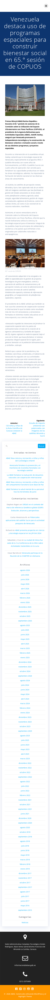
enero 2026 (25, 602)
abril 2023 (25, 754)
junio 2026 (25, 579)
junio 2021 (25, 814)
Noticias (25, 922)
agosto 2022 (25, 781)
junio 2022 (25, 791)
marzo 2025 (25, 648)
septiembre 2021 (25, 809)
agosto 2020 (25, 827)
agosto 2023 (25, 735)
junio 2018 (25, 850)
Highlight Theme (25, 996)
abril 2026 (25, 588)
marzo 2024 (25, 703)
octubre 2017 (25, 882)
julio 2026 (25, 575)
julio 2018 (25, 846)
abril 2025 (25, 644)
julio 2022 (25, 786)
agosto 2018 (25, 841)
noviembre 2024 (25, 667)
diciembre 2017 (25, 873)
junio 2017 (25, 901)
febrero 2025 (25, 653)
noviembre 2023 (25, 722)
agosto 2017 (25, 892)
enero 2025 (25, 657)
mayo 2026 (25, 584)
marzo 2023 (25, 758)
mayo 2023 (25, 749)
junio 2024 (25, 690)
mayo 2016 (25, 905)
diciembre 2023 (25, 717)
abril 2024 (25, 699)
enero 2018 (25, 869)
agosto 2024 (25, 680)
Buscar (41, 446)
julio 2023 (25, 740)
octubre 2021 (25, 804)
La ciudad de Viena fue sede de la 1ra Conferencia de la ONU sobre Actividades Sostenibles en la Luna (25, 543)
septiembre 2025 (25, 621)
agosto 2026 (25, 570)
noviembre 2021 (25, 800)
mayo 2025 (25, 639)
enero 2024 (25, 712)
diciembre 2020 (25, 818)
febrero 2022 (25, 795)
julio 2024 (25, 685)
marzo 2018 (25, 859)
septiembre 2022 (25, 777)
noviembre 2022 (25, 768)
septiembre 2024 (25, 676)
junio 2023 (25, 745)
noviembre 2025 (25, 611)
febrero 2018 (25, 864)
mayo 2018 (25, 855)
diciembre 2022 (25, 763)
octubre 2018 (25, 832)
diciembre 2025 (25, 607)
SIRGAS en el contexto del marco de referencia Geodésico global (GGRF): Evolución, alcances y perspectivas (25, 507)
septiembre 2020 (25, 823)
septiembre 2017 (25, 887)
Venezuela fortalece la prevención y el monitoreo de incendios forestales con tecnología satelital (25, 468)
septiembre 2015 (25, 910)
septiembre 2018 (25, 836)
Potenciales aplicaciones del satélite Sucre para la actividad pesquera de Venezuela (25, 520)
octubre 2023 (25, 726)
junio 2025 (25, 634)
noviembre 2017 (25, 878)
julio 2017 (25, 896)
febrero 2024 (25, 708)
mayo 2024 (25, 694)
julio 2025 (25, 630)
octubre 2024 (25, 671)
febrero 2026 (25, 598)
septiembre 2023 (25, 731)
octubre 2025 (25, 616)
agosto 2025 (25, 625)
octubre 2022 (25, 772)
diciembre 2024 (25, 662)
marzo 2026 (25, 593)
